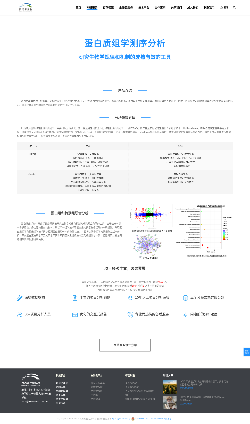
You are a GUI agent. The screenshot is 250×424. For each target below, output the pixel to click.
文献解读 (95, 399)
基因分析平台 (98, 383)
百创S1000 (131, 383)
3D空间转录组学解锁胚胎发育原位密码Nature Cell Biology (202, 398)
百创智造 (108, 7)
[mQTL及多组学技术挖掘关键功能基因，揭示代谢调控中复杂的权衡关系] (170, 387)
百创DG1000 (132, 387)
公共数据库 (97, 387)
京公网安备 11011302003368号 (149, 419)
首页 (78, 7)
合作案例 (160, 7)
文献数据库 (97, 391)
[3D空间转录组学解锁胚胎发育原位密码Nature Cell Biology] (170, 402)
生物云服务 (126, 7)
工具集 (94, 395)
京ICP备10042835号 (121, 419)
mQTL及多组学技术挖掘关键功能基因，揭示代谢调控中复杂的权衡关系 (204, 383)
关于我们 (176, 7)
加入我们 (192, 7)
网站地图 (167, 419)
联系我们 (209, 7)
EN (226, 7)
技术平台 (143, 7)
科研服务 (92, 7)
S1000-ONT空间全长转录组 (140, 399)
